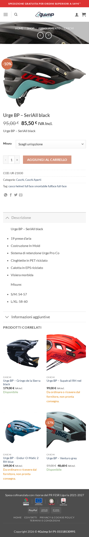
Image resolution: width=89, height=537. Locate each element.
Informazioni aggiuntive (30, 317)
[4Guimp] (44, 14)
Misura (7, 143)
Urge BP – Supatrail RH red (64, 380)
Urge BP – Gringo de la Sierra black (21, 382)
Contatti (30, 517)
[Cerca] (15, 14)
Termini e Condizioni (45, 520)
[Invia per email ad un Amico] (20, 195)
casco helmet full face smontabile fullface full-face (37, 186)
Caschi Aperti (33, 179)
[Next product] (40, 35)
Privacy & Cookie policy (57, 517)
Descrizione (21, 217)
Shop (30, 28)
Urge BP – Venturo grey (62, 458)
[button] (5, 14)
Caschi (69, 28)
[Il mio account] (77, 14)
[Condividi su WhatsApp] (5, 195)
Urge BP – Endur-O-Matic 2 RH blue (20, 459)
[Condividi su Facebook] (10, 195)
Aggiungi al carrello (47, 160)
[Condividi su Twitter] (15, 195)
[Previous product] (48, 35)
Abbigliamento (49, 28)
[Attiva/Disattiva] (7, 217)
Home (19, 28)
